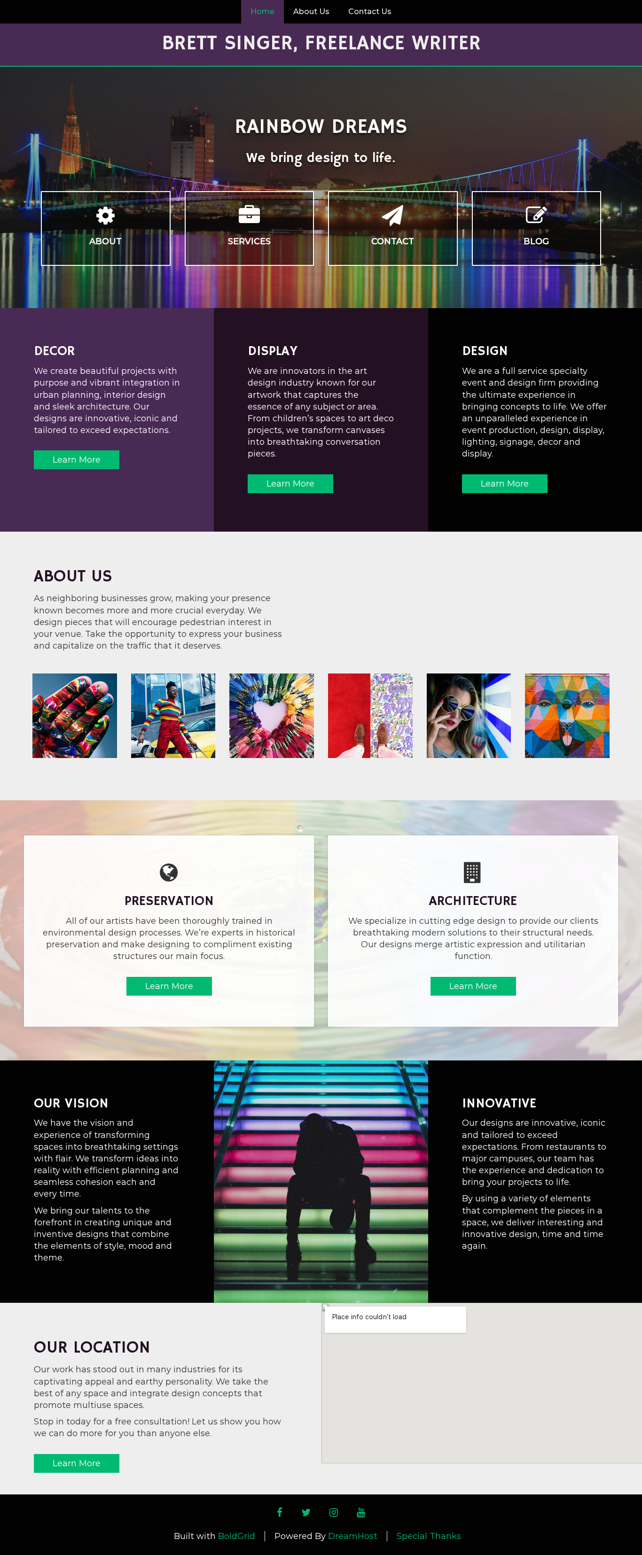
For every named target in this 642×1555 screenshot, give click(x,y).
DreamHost (352, 1536)
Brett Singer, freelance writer (321, 43)
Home (262, 11)
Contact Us (369, 11)
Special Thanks (429, 1536)
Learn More (77, 460)
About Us (311, 11)
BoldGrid (236, 1536)
